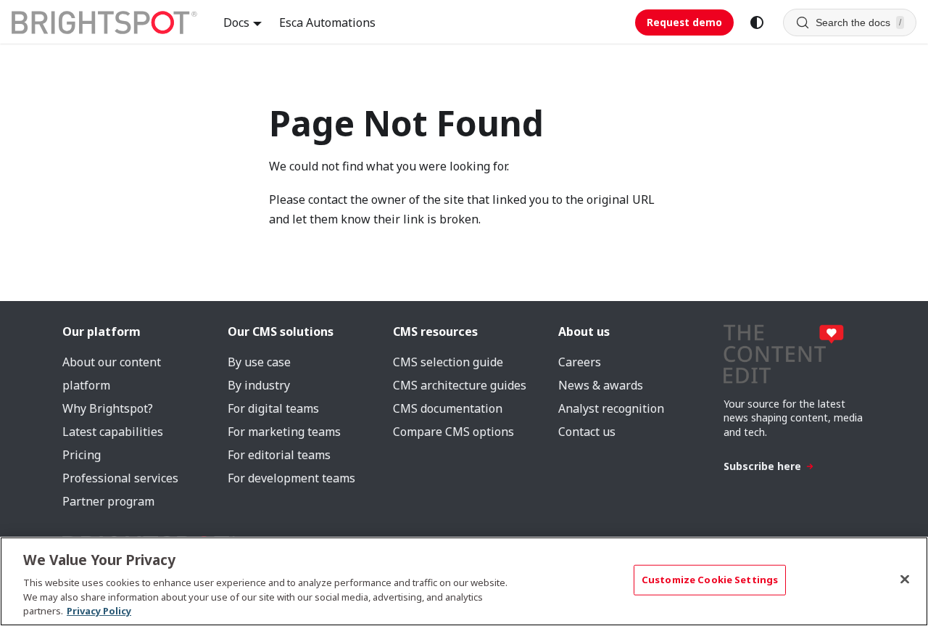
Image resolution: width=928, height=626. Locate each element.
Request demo (684, 22)
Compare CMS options (453, 432)
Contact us (587, 432)
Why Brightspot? (107, 408)
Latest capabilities (112, 432)
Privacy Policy (99, 610)
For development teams (291, 478)
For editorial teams (279, 455)
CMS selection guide (448, 362)
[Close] (905, 580)
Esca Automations (327, 22)
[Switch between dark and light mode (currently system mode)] (756, 22)
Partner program (108, 501)
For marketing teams (284, 432)
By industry (259, 385)
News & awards (600, 385)
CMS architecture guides (459, 385)
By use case (259, 362)
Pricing (81, 455)
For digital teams (273, 408)
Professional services (120, 478)
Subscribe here (762, 466)
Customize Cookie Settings (710, 579)
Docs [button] (236, 22)
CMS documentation (447, 408)
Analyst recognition (611, 408)
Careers (579, 362)
